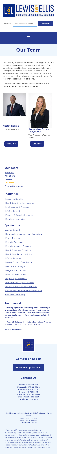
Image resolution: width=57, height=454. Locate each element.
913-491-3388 (34, 387)
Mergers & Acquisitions (16, 270)
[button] (45, 23)
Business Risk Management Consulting (23, 234)
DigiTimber (34, 420)
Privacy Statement (14, 186)
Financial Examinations (15, 242)
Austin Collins (11, 126)
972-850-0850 (31, 385)
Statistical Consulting (15, 295)
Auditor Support (12, 230)
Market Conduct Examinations (19, 262)
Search (7, 23)
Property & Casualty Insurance (19, 215)
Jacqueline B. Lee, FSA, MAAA (38, 130)
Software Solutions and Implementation (23, 290)
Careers (8, 179)
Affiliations (10, 176)
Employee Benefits (14, 199)
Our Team (9, 183)
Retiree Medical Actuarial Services (21, 286)
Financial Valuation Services (17, 246)
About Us (9, 172)
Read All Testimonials (13, 329)
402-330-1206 (32, 399)
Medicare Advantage (15, 266)
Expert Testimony (13, 238)
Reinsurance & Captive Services (19, 282)
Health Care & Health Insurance (19, 203)
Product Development (15, 274)
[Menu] (28, 38)
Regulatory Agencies (15, 219)
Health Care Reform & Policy (18, 254)
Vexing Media (26, 422)
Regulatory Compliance (16, 278)
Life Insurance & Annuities (17, 207)
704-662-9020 (33, 397)
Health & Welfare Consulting (18, 250)
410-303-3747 (33, 390)
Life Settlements (13, 211)
